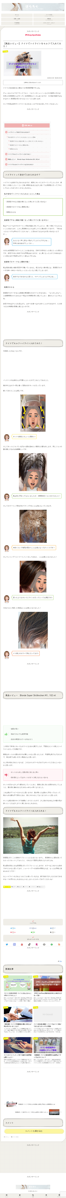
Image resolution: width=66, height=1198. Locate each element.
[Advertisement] (33, 115)
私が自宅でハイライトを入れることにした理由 (21, 137)
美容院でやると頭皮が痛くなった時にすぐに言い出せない (26, 141)
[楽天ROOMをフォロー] (36, 944)
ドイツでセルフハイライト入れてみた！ (19, 154)
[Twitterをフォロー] (7, 944)
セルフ (20, 886)
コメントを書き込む (34, 1131)
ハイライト (33, 886)
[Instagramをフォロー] (14, 944)
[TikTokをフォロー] (29, 944)
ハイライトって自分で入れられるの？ (19, 132)
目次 (25, 125)
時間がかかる (14, 149)
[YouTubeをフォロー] (22, 944)
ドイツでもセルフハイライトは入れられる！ (21, 164)
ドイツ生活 (7, 886)
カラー (14, 886)
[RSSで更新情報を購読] (59, 944)
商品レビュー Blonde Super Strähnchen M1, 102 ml (23, 159)
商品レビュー (41, 886)
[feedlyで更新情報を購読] (51, 944)
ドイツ (26, 886)
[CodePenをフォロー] (44, 944)
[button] (52, 932)
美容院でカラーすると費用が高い (19, 145)
